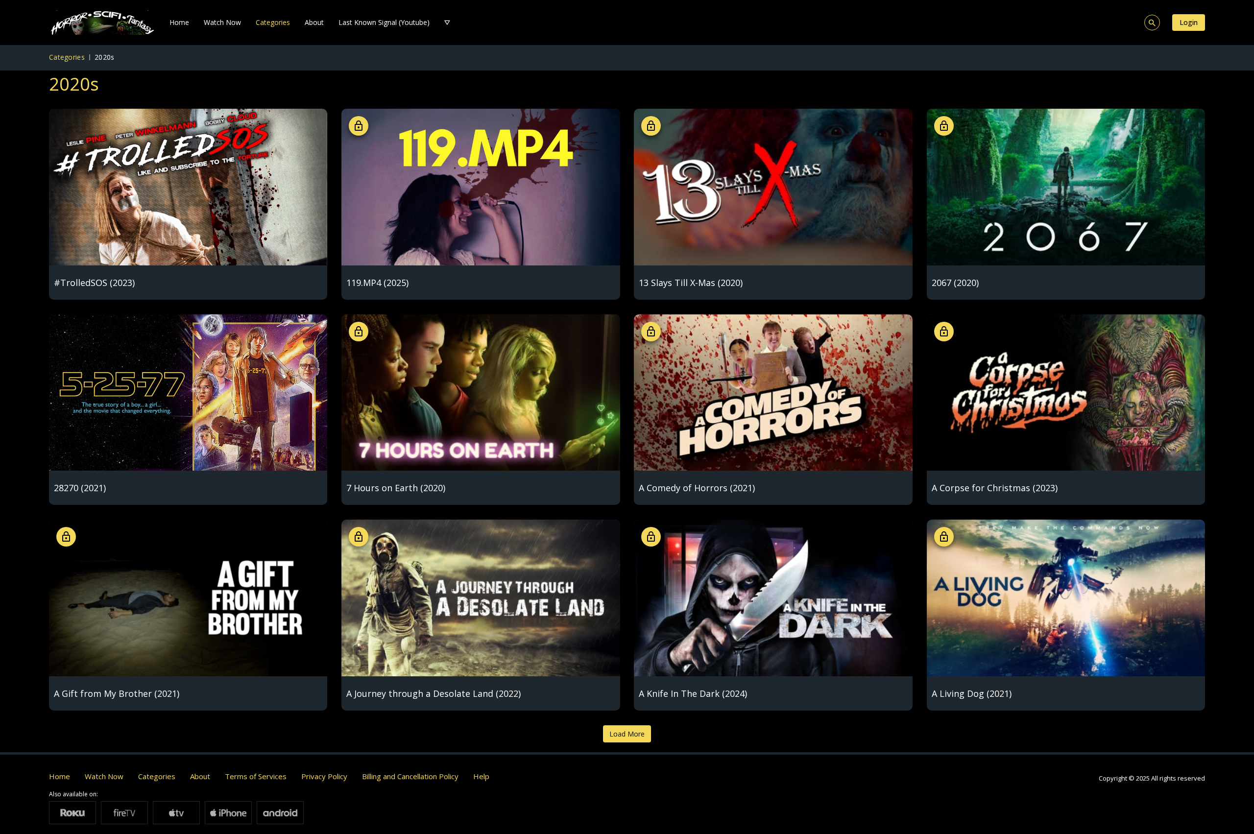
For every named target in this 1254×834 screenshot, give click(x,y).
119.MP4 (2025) (377, 282)
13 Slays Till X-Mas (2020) (691, 282)
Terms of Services (256, 776)
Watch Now (222, 22)
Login (1189, 22)
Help (481, 776)
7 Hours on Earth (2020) (395, 488)
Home (179, 22)
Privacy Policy (324, 776)
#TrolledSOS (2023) (94, 282)
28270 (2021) (80, 488)
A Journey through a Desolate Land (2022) (433, 693)
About (314, 22)
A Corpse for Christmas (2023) (995, 488)
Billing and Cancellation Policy (410, 776)
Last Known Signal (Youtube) (384, 22)
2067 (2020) (955, 282)
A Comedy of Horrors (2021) (697, 488)
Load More (627, 734)
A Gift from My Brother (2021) (116, 693)
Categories (273, 22)
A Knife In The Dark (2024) (693, 693)
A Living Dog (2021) (972, 693)
